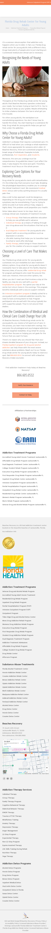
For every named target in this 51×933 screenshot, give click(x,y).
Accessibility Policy (12, 924)
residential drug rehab (37, 271)
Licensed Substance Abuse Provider (32, 924)
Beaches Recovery (28, 921)
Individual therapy (13, 223)
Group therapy (12, 218)
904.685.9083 (20, 736)
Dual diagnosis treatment (16, 231)
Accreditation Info (9, 532)
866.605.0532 (16, 355)
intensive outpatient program (17, 294)
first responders (20, 155)
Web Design (15, 921)
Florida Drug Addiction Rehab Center (16, 928)
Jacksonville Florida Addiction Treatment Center (29, 926)
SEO (6, 921)
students (35, 155)
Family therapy (12, 244)
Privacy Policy (41, 921)
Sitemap (8, 926)
